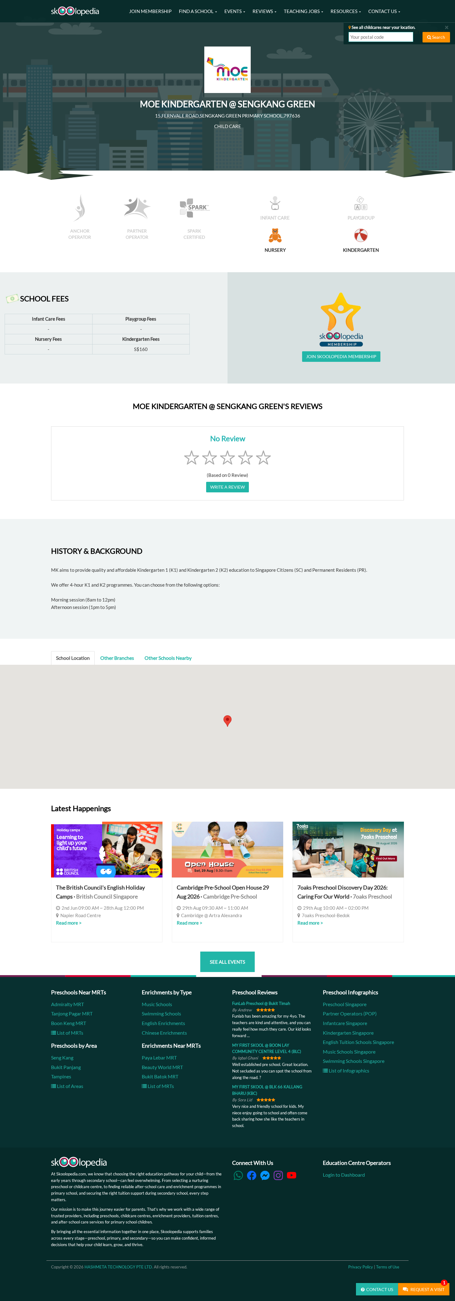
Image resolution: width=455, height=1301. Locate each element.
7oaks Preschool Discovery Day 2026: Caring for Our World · (344, 892)
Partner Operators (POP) (350, 1013)
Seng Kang (62, 1057)
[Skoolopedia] (75, 11)
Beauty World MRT (162, 1067)
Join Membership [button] (150, 11)
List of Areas (69, 1086)
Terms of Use (387, 1266)
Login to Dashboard (344, 1175)
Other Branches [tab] (117, 658)
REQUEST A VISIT (427, 1287)
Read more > (69, 923)
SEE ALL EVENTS (227, 962)
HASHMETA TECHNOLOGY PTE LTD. (118, 1266)
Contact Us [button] (383, 11)
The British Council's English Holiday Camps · (100, 892)
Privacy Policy (360, 1266)
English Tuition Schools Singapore (358, 1042)
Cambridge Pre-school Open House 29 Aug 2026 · (223, 892)
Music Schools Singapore (349, 1052)
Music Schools (157, 1004)
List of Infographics (348, 1070)
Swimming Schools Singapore (353, 1061)
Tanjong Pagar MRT (72, 1013)
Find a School (196, 11)
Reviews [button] (263, 11)
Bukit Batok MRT (160, 1076)
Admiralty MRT (67, 1004)
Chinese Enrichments (164, 1033)
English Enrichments (163, 1023)
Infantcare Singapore (345, 1023)
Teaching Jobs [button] (302, 11)
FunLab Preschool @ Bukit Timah (261, 1003)
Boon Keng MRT (68, 1023)
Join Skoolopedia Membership (341, 356)
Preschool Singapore (344, 1004)
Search (438, 37)
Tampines (61, 1076)
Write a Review (227, 487)
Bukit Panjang (66, 1067)
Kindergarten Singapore (348, 1033)
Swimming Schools (161, 1013)
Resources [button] (344, 11)
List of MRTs (69, 1033)
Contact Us (379, 1289)
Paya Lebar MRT (159, 1057)
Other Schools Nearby (168, 658)
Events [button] (233, 11)
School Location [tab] (73, 658)
